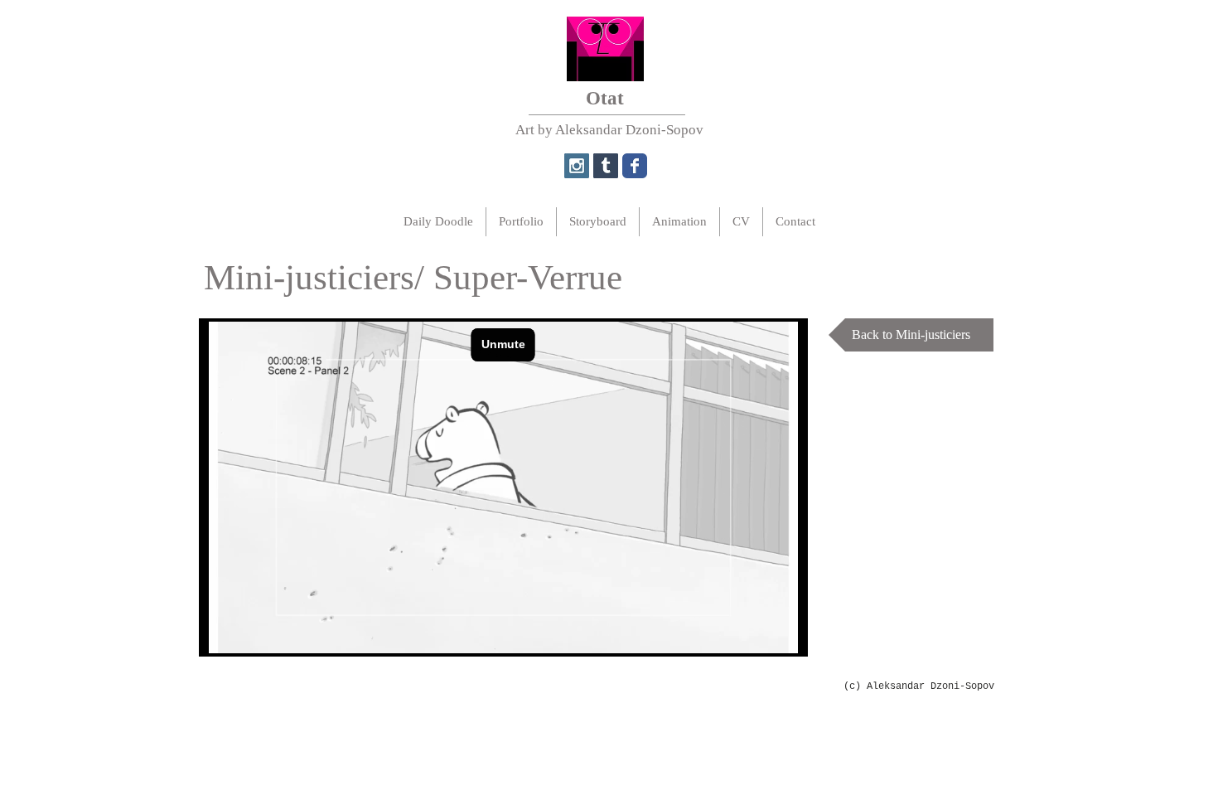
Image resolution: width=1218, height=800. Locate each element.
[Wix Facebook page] (634, 165)
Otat (605, 98)
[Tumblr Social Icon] (605, 165)
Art (524, 130)
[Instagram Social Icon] (576, 165)
